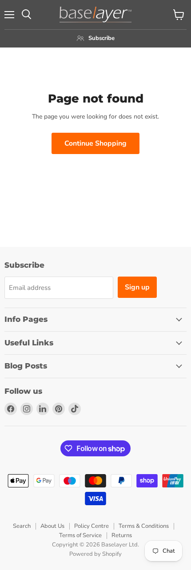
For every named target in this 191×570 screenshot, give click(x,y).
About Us (52, 526)
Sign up (137, 287)
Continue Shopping (95, 143)
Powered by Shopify (95, 554)
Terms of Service (80, 535)
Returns (121, 535)
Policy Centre (91, 526)
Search (22, 526)
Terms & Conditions (144, 526)
